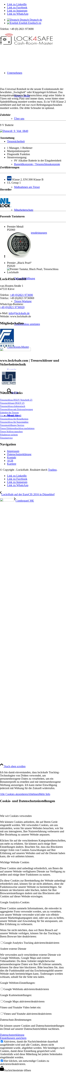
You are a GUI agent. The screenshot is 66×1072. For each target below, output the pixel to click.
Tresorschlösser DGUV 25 (12, 403)
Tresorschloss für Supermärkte (14, 422)
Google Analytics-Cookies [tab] (14, 902)
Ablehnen (33, 794)
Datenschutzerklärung (19, 454)
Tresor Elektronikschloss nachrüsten (17, 428)
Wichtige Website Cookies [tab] (14, 862)
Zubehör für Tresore (9, 412)
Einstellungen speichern (13, 1038)
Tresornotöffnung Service (12, 425)
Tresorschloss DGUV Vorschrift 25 (16, 400)
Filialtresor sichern (9, 434)
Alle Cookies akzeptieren (14, 794)
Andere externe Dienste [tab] (13, 948)
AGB (10, 460)
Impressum (13, 451)
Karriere (11, 463)
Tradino (52, 469)
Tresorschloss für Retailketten (14, 418)
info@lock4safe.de (19, 313)
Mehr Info (44, 794)
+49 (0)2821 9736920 (12, 307)
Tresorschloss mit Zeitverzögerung (16, 409)
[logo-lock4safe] (26, 47)
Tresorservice (6, 437)
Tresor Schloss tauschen (11, 431)
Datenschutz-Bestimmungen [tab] (15, 1019)
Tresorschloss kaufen (10, 415)
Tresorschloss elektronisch (12, 406)
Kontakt (11, 457)
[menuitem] (36, 187)
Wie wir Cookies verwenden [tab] (16, 815)
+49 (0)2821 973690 (21, 294)
